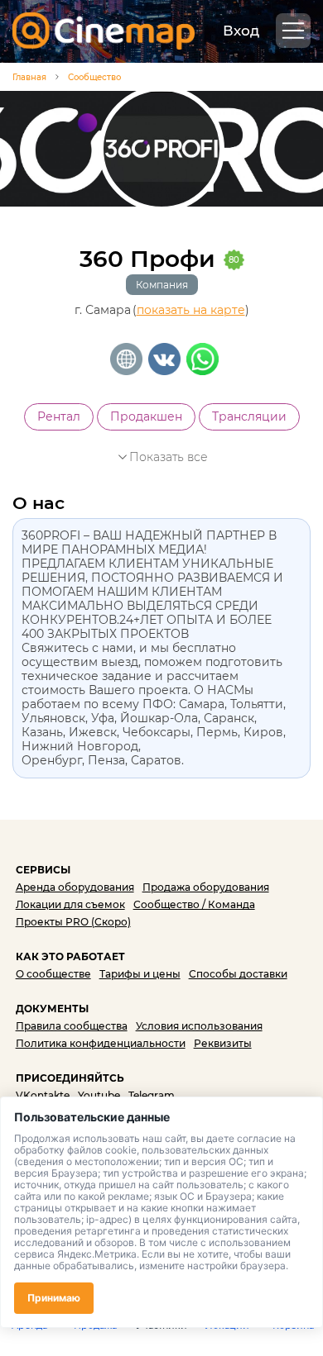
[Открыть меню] (293, 30)
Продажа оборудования (205, 887)
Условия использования (199, 1026)
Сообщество (94, 77)
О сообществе (53, 974)
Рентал (58, 416)
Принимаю (53, 1298)
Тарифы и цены (140, 974)
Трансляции (249, 416)
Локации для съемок (70, 904)
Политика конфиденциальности (101, 1043)
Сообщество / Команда (194, 904)
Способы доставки (238, 974)
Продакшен (146, 416)
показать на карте (191, 310)
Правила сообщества (72, 1026)
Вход (241, 30)
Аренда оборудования (75, 887)
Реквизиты (223, 1043)
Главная (29, 78)
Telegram (151, 1095)
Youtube (99, 1095)
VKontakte (43, 1095)
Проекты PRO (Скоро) (73, 922)
